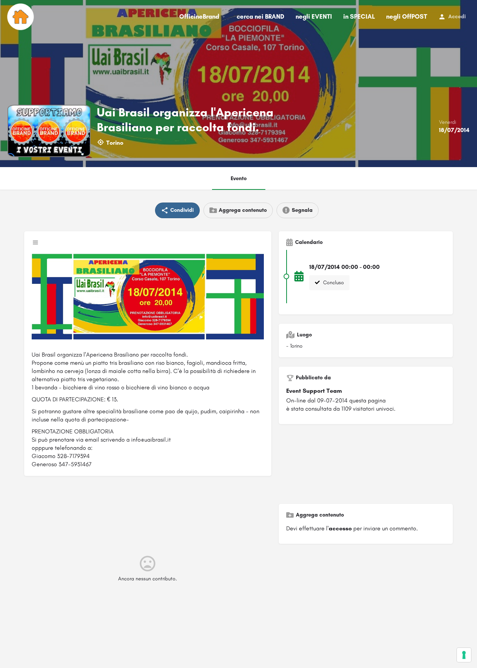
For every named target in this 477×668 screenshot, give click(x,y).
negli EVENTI (314, 16)
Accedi (457, 16)
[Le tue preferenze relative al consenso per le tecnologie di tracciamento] (464, 655)
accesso (340, 528)
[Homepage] (21, 17)
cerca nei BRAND (260, 16)
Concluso (333, 282)
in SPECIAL (359, 16)
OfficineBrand (199, 16)
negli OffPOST (406, 16)
